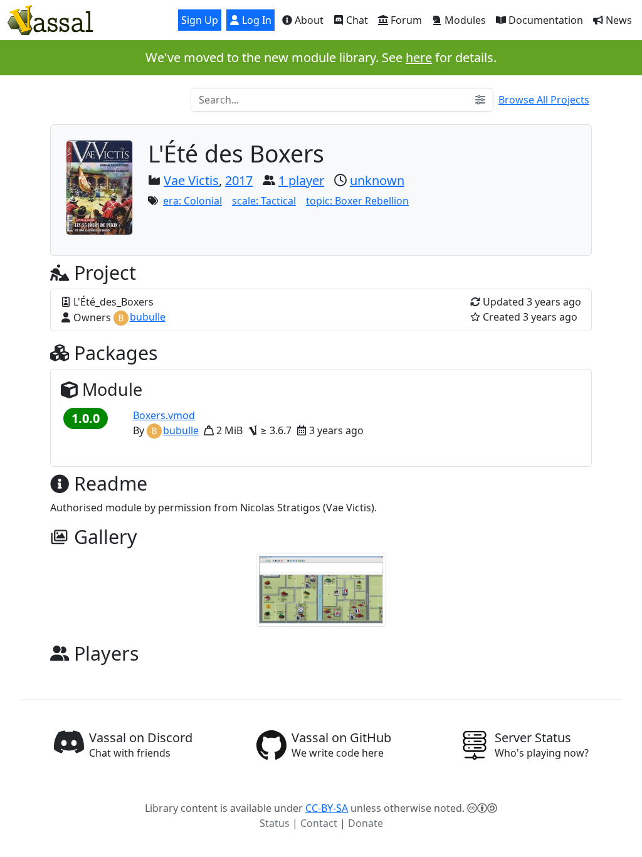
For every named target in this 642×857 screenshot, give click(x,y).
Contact (318, 823)
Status (275, 823)
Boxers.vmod (164, 415)
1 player (301, 180)
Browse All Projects (543, 100)
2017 (239, 180)
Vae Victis (191, 180)
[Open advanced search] (480, 99)
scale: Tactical (264, 201)
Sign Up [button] (199, 20)
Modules (464, 20)
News (617, 20)
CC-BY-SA (326, 808)
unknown (377, 180)
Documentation (544, 20)
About (308, 20)
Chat (356, 20)
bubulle (148, 317)
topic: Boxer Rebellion (357, 201)
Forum (405, 20)
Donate (365, 823)
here (419, 57)
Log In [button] (255, 20)
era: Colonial (192, 201)
